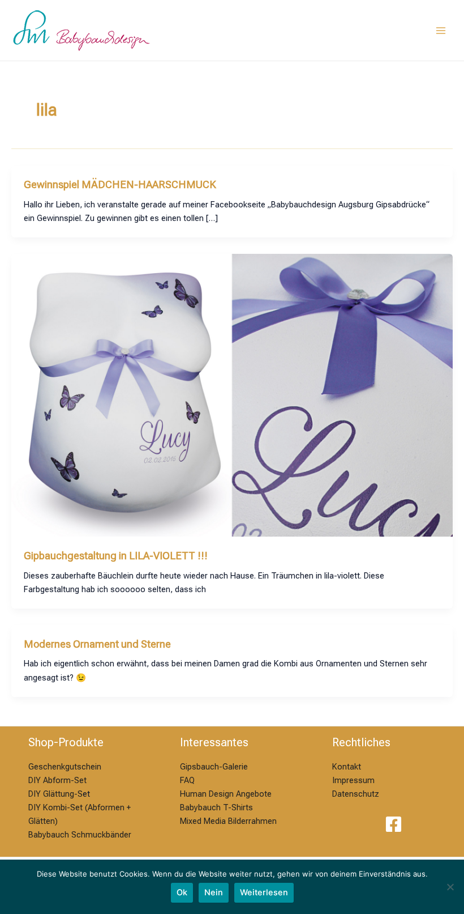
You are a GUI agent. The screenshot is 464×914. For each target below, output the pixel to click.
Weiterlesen (264, 892)
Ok (182, 892)
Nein (213, 892)
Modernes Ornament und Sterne (97, 644)
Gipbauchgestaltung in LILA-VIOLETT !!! (116, 556)
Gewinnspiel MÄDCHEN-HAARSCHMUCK (120, 184)
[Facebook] (393, 824)
